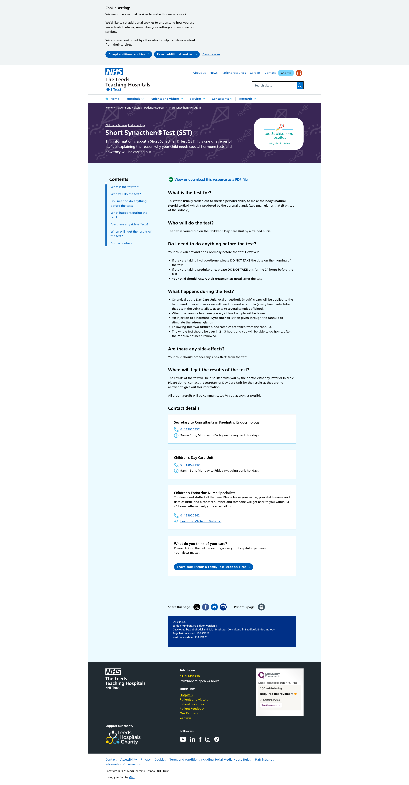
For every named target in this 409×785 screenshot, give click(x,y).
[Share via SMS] (223, 607)
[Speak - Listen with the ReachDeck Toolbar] (299, 73)
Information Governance (123, 764)
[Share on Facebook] (205, 607)
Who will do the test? (126, 194)
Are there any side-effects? (129, 224)
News (213, 73)
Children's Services (116, 125)
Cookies (160, 759)
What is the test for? (125, 187)
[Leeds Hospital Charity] (128, 737)
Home (115, 99)
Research (245, 99)
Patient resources (234, 73)
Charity (286, 73)
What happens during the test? (129, 215)
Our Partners (189, 713)
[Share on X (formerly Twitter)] (196, 607)
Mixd (132, 777)
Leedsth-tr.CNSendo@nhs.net (200, 521)
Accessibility (128, 759)
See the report (269, 705)
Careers (255, 73)
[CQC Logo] (269, 678)
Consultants (220, 99)
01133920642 (190, 515)
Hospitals (133, 99)
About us (199, 73)
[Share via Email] (214, 607)
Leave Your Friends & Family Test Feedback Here (211, 567)
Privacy (146, 759)
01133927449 (190, 464)
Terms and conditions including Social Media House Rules (210, 759)
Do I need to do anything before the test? (129, 203)
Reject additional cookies (175, 54)
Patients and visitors (164, 99)
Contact (270, 73)
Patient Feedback (192, 708)
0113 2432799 (190, 676)
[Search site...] (274, 85)
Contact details (121, 243)
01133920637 (190, 429)
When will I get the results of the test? (131, 234)
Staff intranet (264, 759)
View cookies (211, 54)
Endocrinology (136, 125)
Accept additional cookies (126, 54)
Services (195, 99)
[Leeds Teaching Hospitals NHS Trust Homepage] (127, 79)
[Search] (300, 85)
